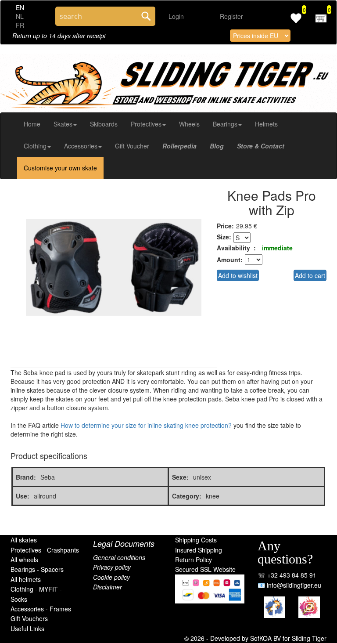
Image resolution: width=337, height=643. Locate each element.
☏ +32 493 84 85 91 (287, 575)
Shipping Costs (196, 539)
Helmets (266, 123)
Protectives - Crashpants (45, 549)
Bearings (225, 123)
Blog (217, 145)
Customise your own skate (60, 167)
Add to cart (310, 275)
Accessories (80, 145)
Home (32, 123)
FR (20, 25)
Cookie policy (111, 577)
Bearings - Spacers (37, 569)
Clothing (35, 145)
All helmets (26, 579)
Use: (22, 495)
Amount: (230, 259)
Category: (186, 495)
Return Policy (193, 559)
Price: (225, 225)
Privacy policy (112, 567)
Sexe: (180, 477)
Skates (63, 123)
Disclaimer (107, 586)
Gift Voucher (132, 145)
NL (20, 16)
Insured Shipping (198, 549)
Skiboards (104, 123)
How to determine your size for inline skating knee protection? (146, 425)
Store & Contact (260, 145)
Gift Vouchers (29, 618)
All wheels (24, 559)
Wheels (189, 123)
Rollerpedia (179, 145)
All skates (24, 539)
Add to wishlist (238, 275)
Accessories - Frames (41, 608)
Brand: (26, 477)
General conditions (119, 557)
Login (176, 16)
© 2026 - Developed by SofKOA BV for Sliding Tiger (255, 638)
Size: (224, 236)
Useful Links (27, 628)
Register (231, 16)
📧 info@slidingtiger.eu (289, 585)
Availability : (236, 247)
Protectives (146, 123)
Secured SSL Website (205, 569)
